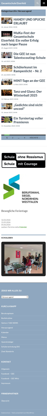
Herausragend (7, 327)
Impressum (5, 383)
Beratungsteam (7, 313)
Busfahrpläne (6, 318)
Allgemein (5, 369)
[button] (17, 266)
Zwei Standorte (7, 351)
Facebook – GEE (7, 374)
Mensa (4, 337)
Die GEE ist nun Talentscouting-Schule (30, 56)
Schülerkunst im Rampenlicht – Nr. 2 (28, 69)
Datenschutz (5, 413)
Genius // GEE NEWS (9, 323)
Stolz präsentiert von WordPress (23, 413)
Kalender (23, 227)
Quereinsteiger (7, 342)
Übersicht (5, 401)
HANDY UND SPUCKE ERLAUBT (29, 21)
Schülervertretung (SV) (10, 347)
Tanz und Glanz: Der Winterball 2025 (28, 93)
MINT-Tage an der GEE (29, 81)
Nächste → (35, 138)
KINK (15, 27)
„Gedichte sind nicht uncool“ (28, 107)
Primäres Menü (44, 3)
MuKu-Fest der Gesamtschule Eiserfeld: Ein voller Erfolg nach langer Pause (20, 38)
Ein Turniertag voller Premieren (28, 120)
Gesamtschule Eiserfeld (13, 3)
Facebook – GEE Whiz (10, 378)
